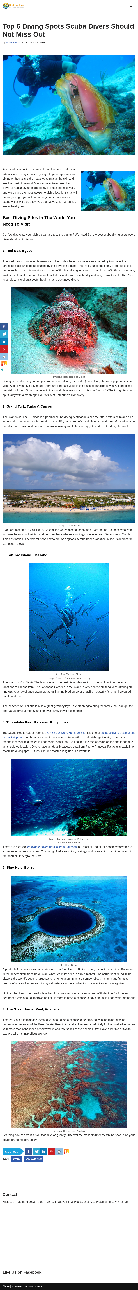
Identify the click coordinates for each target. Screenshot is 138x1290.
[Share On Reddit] (59, 1151)
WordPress (35, 1286)
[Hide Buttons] (2, 370)
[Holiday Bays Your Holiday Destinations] (13, 6)
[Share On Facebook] (28, 1151)
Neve (6, 1286)
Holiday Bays (13, 42)
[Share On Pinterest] (51, 1151)
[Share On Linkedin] (43, 1151)
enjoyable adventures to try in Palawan (52, 846)
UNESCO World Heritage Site (66, 732)
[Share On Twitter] (36, 1151)
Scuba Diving (34, 1159)
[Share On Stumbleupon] (66, 1151)
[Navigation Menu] (131, 6)
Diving (16, 1159)
